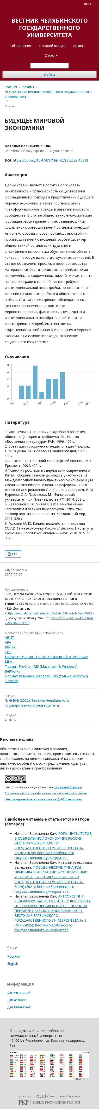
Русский (13, 956)
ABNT (9, 637)
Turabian (11, 681)
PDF (15, 554)
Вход (88, 3)
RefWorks (12, 671)
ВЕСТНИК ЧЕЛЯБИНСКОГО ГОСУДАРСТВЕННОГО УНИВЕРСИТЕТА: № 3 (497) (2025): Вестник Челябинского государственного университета (50, 922)
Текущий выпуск (52, 45)
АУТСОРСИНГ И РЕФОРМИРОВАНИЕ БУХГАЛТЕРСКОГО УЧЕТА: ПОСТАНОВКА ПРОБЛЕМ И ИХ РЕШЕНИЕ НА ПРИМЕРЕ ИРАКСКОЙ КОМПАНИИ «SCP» (52, 903)
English (12, 963)
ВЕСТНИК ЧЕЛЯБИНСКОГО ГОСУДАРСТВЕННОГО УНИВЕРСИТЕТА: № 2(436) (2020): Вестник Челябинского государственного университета (49, 850)
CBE (8, 652)
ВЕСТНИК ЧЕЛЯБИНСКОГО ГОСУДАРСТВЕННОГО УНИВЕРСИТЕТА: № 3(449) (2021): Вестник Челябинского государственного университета (49, 884)
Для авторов (16, 1000)
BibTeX (10, 647)
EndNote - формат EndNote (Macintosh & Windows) (46, 656)
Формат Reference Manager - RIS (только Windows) (46, 676)
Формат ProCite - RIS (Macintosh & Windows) (41, 666)
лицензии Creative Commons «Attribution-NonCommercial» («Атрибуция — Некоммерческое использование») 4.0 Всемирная (46, 793)
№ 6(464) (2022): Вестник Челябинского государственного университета (48, 94)
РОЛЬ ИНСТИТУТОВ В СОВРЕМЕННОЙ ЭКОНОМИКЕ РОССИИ (53, 836)
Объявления (20, 45)
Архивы (79, 45)
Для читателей (18, 992)
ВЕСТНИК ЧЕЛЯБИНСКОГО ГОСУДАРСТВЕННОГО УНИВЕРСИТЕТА (50, 27)
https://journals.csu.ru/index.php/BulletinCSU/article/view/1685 (49, 613)
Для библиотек (19, 1007)
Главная (11, 87)
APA (8, 642)
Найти (49, 74)
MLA (8, 661)
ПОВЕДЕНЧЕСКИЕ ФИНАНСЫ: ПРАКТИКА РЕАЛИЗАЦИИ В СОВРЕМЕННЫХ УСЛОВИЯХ (50, 872)
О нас (50, 55)
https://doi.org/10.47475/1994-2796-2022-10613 (50, 160)
